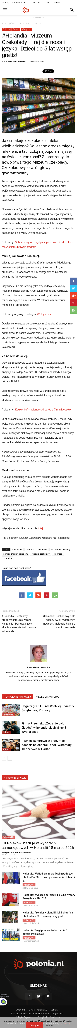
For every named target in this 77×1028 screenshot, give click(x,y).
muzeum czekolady (60, 549)
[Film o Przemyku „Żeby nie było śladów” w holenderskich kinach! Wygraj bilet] (11, 727)
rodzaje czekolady (41, 553)
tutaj (40, 528)
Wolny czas (26, 29)
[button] (72, 10)
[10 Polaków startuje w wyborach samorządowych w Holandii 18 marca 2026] (38, 812)
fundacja (30, 549)
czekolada (17, 549)
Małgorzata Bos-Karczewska (17, 852)
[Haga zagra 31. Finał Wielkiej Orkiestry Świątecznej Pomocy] (11, 710)
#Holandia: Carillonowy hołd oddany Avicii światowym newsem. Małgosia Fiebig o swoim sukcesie (58, 621)
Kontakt (56, 2)
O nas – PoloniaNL (38, 1009)
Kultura (16, 29)
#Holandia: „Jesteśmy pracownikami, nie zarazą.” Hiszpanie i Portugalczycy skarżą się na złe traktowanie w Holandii (19, 623)
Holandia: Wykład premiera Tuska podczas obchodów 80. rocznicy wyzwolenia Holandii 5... (49, 877)
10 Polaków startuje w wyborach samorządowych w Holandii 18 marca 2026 (38, 845)
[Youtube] (48, 996)
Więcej (49, 1025)
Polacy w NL (8, 714)
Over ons (36, 2)
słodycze (58, 553)
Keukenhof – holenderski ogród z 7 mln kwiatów (43, 409)
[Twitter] (38, 996)
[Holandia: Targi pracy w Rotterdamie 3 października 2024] (11, 934)
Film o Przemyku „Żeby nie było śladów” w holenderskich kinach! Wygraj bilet (43, 727)
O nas (46, 2)
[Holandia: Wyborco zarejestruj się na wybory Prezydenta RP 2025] (10, 899)
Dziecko (37, 23)
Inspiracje (25, 23)
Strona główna (9, 23)
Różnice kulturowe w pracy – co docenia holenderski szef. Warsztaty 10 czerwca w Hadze (46, 745)
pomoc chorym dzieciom (15, 553)
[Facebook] (28, 996)
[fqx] (6, 1001)
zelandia (7, 558)
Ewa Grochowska (17, 61)
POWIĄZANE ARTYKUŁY (17, 696)
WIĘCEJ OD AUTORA (47, 696)
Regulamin (58, 1013)
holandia (42, 549)
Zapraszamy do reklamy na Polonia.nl (30, 1013)
